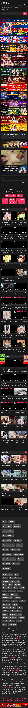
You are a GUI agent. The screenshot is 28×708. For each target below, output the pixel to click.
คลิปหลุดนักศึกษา (9, 531)
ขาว (5, 591)
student (22, 203)
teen (5, 584)
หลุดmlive (13, 648)
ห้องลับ (6, 617)
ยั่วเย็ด (20, 607)
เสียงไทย (22, 617)
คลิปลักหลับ (7, 526)
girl (12, 577)
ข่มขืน (12, 521)
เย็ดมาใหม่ (7, 563)
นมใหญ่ (6, 607)
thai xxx (18, 584)
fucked (5, 577)
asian (5, 574)
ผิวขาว (13, 607)
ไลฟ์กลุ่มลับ (7, 568)
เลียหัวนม (14, 617)
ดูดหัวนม (15, 601)
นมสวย (15, 604)
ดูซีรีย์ (10, 687)
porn (13, 581)
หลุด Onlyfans (15, 670)
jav (5, 521)
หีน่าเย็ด (6, 611)
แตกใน (6, 620)
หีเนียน (5, 614)
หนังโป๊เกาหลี (8, 554)
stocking (13, 203)
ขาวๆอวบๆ (12, 591)
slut (6, 203)
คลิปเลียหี (18, 540)
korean (6, 581)
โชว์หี (19, 620)
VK (5, 587)
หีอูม (20, 611)
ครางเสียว (14, 594)
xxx (16, 587)
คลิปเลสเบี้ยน (8, 540)
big (11, 574)
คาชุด (20, 544)
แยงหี (13, 620)
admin (16, 189)
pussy (12, 199)
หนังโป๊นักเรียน (11, 195)
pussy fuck (21, 199)
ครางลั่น (6, 594)
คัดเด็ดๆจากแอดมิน (9, 544)
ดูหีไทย (22, 601)
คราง (20, 591)
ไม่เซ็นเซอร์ (13, 624)
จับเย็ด (5, 2)
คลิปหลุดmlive (20, 638)
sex (18, 581)
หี (11, 698)
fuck (6, 199)
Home (6, 698)
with (11, 587)
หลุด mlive (18, 664)
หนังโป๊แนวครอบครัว (10, 559)
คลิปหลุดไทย (12, 657)
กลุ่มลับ (22, 587)
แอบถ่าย (17, 563)
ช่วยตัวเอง (6, 601)
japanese (19, 577)
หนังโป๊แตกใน (19, 554)
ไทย (5, 624)
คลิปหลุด (17, 526)
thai (11, 584)
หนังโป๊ (6, 549)
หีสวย (13, 611)
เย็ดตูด (21, 559)
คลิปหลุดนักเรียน (9, 535)
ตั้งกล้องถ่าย (7, 604)
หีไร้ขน (13, 614)
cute (20, 195)
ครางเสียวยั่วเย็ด (8, 597)
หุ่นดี (20, 614)
